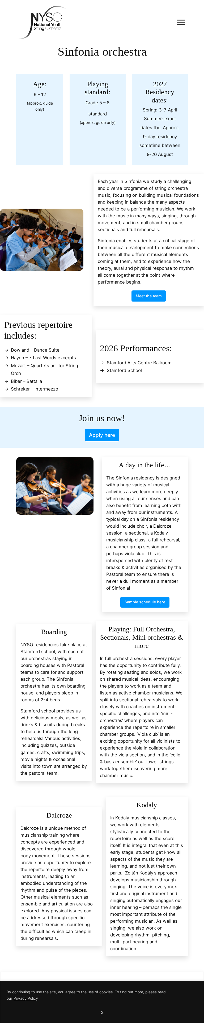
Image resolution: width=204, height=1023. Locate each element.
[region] (102, 1002)
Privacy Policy (26, 998)
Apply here (102, 435)
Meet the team (149, 296)
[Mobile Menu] (181, 22)
